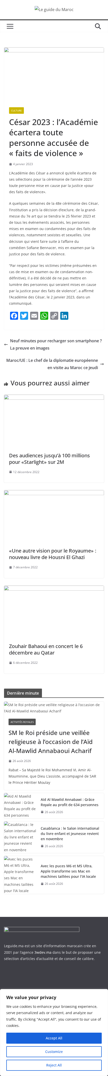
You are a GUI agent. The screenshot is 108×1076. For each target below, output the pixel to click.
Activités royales (22, 722)
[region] (54, 1032)
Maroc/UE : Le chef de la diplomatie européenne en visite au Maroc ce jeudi (52, 364)
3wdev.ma (42, 952)
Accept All (54, 1038)
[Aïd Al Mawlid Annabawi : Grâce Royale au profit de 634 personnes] (20, 805)
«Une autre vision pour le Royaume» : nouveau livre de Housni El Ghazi (52, 554)
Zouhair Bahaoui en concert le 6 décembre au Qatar (46, 649)
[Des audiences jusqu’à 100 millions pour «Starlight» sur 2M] (54, 398)
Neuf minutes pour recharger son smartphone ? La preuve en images (56, 344)
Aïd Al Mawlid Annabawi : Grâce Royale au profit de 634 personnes (69, 802)
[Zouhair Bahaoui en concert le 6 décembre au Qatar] (54, 589)
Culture (16, 110)
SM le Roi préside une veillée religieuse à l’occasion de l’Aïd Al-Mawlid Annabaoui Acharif (51, 741)
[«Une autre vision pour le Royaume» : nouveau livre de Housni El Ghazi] (54, 493)
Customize (54, 1051)
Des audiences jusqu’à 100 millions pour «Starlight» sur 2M (49, 458)
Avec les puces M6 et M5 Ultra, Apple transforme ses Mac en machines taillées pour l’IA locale (68, 871)
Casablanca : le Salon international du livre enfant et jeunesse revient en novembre (70, 833)
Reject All (54, 1065)
